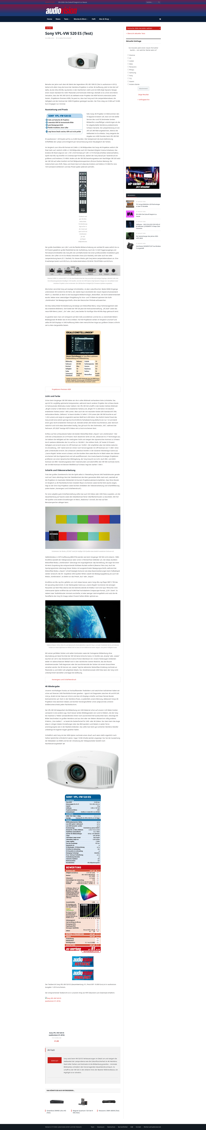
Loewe (131, 61)
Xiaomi (131, 81)
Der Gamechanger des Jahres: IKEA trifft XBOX (147, 237)
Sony (131, 76)
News (58, 19)
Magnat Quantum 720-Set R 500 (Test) (83, 1112)
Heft (93, 19)
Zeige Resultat (143, 95)
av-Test (49, 28)
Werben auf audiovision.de (152, 1127)
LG (130, 58)
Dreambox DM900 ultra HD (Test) (56, 1112)
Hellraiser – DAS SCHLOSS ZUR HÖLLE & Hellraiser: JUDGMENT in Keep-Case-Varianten (148, 226)
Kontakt (138, 1127)
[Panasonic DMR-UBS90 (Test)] (108, 1102)
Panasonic (133, 67)
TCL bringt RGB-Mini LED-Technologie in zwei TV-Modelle (148, 205)
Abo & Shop (104, 19)
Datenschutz (111, 1127)
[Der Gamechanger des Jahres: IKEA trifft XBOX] (130, 235)
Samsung (132, 73)
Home (49, 19)
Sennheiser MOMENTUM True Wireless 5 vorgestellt (148, 247)
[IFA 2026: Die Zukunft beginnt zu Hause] (130, 214)
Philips (131, 70)
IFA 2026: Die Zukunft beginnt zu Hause (72, 2)
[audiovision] (61, 10)
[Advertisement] (122, 10)
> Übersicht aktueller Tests (135, 33)
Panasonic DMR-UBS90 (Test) (109, 1111)
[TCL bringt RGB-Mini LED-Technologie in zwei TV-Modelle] (130, 204)
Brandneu (131, 195)
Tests (66, 19)
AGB (131, 1127)
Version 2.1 (48, 1127)
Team (92, 1127)
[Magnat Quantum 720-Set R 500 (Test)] (83, 1102)
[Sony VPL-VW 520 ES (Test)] (82, 61)
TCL (130, 78)
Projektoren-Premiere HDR (61, 389)
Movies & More (80, 19)
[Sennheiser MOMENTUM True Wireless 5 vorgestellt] (130, 245)
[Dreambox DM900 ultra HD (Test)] (56, 1102)
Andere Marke (134, 84)
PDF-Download (56, 1038)
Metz (131, 64)
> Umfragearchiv (143, 100)
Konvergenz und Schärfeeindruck (64, 679)
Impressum (100, 1127)
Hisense (132, 55)
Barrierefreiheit (123, 1127)
